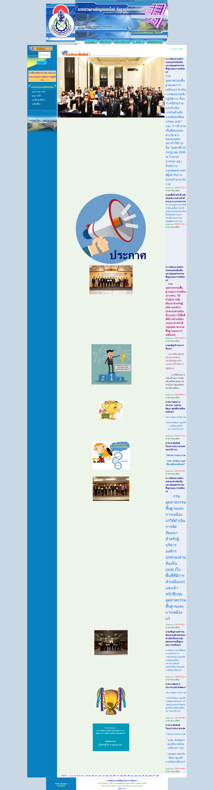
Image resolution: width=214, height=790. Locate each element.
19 (125, 775)
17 (118, 775)
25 (147, 775)
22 (136, 775)
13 (103, 775)
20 (129, 775)
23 (139, 775)
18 (121, 775)
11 (96, 775)
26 (150, 775)
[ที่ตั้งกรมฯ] (122, 789)
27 (154, 775)
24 (143, 775)
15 (111, 775)
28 (157, 775)
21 (132, 775)
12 (100, 775)
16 (114, 775)
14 (107, 775)
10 (92, 775)
